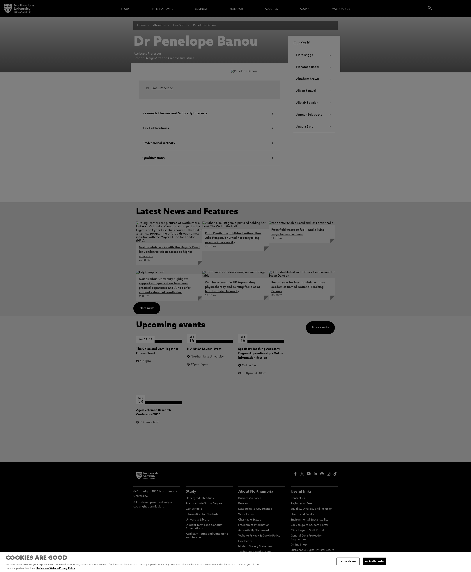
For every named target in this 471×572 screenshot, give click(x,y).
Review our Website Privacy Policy (55, 568)
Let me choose (348, 561)
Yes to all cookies (374, 561)
